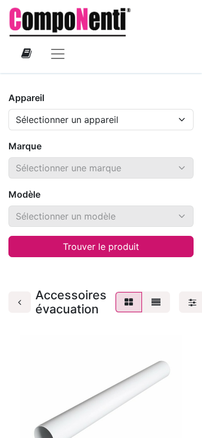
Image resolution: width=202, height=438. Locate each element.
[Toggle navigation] (57, 53)
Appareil (26, 97)
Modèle (24, 194)
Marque (25, 146)
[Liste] (156, 302)
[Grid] (129, 302)
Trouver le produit (101, 246)
